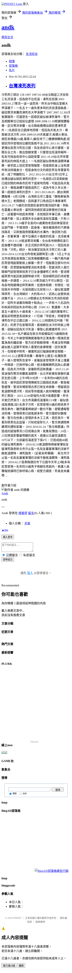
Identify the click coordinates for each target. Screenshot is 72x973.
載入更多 (8, 537)
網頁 (15, 793)
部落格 (13, 65)
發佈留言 (8, 559)
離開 (21, 965)
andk (7, 27)
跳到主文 (7, 37)
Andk (4, 493)
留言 (31, 513)
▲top (4, 529)
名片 (12, 70)
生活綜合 (32, 54)
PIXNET (17, 918)
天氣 (27, 523)
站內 (25, 793)
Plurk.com (34, 741)
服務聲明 (40, 921)
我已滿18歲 (9, 965)
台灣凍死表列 (22, 85)
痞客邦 (22, 513)
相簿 (12, 61)
